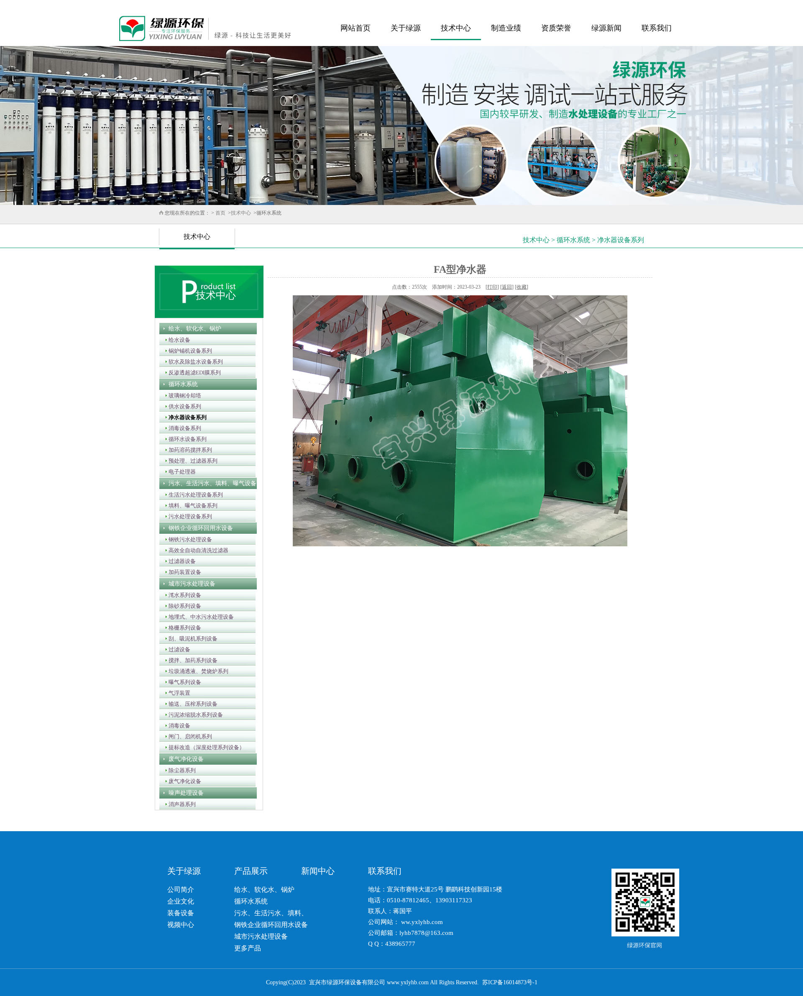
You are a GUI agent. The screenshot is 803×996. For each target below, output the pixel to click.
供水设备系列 (182, 406)
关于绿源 (406, 28)
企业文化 (180, 901)
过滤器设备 (180, 561)
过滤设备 (177, 649)
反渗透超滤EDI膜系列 (192, 372)
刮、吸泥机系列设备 (190, 638)
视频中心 (180, 924)
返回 (507, 287)
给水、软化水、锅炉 (192, 328)
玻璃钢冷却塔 (182, 395)
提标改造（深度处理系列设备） (204, 747)
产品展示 (251, 871)
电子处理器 (180, 472)
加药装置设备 (182, 572)
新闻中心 (318, 871)
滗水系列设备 (182, 595)
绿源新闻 (606, 28)
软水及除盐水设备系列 (193, 361)
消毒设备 (177, 725)
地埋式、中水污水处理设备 (199, 617)
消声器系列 (180, 804)
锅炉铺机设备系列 (188, 351)
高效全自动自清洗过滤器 (196, 550)
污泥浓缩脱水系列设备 (193, 715)
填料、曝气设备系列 (190, 505)
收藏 (522, 287)
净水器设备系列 (185, 417)
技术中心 (456, 28)
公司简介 (180, 889)
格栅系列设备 (182, 628)
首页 (220, 213)
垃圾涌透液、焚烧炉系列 (196, 671)
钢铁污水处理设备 (188, 539)
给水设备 (177, 340)
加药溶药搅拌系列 (188, 450)
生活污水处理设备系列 (193, 495)
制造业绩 (506, 28)
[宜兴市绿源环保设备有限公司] (223, 28)
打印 (492, 287)
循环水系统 (181, 384)
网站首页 (355, 28)
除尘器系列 (180, 770)
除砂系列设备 (182, 606)
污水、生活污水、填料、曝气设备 (210, 483)
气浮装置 (177, 693)
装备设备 (180, 913)
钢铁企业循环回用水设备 (198, 528)
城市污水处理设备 (189, 584)
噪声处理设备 (184, 793)
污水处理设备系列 (188, 516)
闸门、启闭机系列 (188, 736)
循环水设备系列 (185, 439)
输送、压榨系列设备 (190, 704)
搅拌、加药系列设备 (190, 660)
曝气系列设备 (182, 682)
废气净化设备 (184, 759)
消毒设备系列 (182, 428)
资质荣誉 (556, 28)
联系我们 (657, 28)
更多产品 (247, 948)
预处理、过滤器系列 (190, 461)
